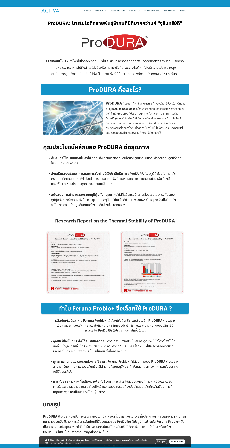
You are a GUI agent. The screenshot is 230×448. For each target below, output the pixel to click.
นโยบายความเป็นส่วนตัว (58, 443)
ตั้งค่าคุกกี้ (161, 441)
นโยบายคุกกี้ (76, 443)
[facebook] (170, 3)
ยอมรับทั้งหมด (177, 441)
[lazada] (185, 3)
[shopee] (180, 3)
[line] (175, 3)
